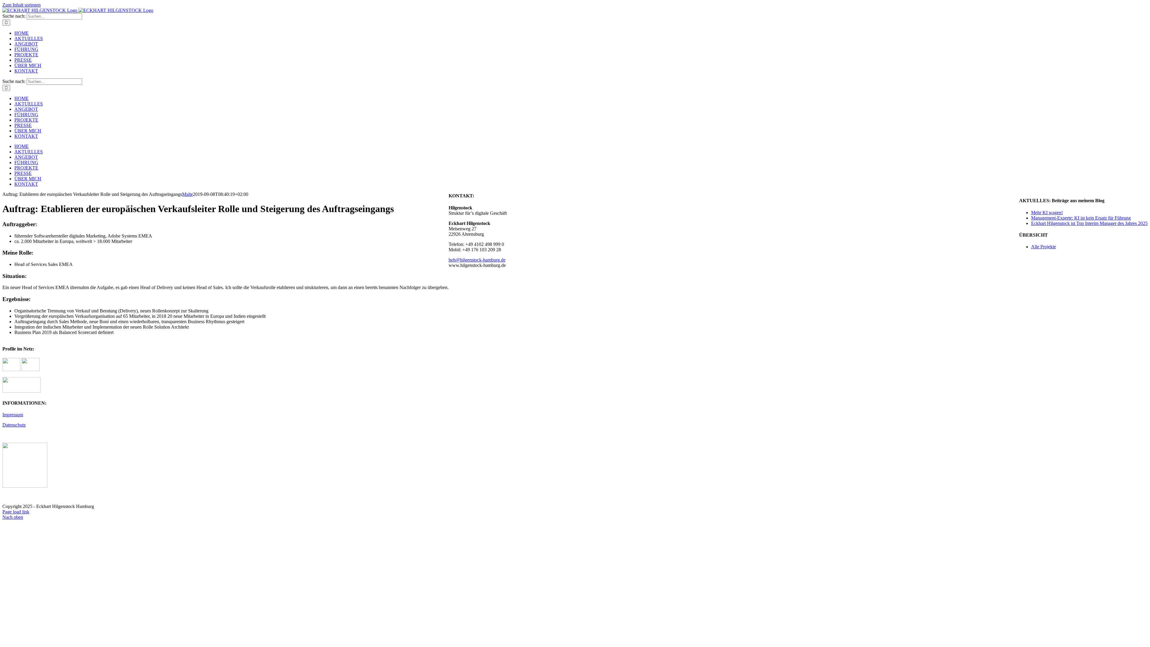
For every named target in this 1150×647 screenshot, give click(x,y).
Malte (187, 194)
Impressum (12, 414)
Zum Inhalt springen (21, 4)
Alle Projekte (1043, 246)
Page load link (15, 511)
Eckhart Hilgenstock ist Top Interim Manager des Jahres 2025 (1089, 223)
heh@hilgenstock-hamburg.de (477, 259)
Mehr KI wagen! (1047, 212)
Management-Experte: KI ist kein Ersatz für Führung (1081, 217)
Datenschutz (14, 424)
